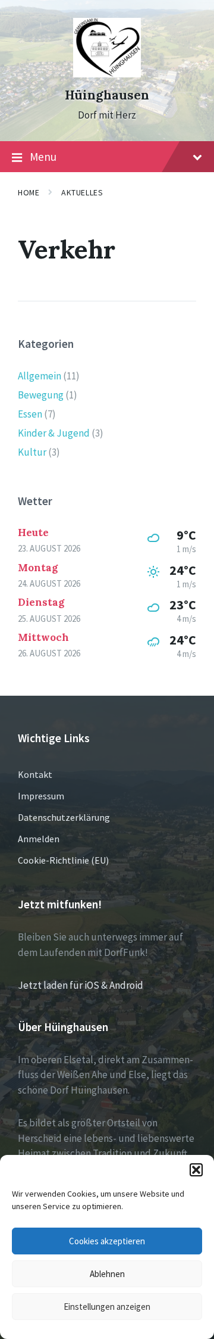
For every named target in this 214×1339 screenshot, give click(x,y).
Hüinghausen (107, 95)
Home (28, 192)
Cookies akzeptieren (107, 1241)
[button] (196, 1170)
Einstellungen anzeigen (107, 1306)
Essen (30, 414)
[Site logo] (107, 73)
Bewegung (41, 394)
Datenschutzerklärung (64, 817)
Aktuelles (82, 192)
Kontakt (35, 774)
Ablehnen (107, 1273)
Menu (43, 157)
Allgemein (39, 375)
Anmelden (38, 839)
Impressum (41, 796)
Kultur (32, 452)
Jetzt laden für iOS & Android (80, 985)
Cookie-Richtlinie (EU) (63, 860)
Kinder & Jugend (54, 433)
